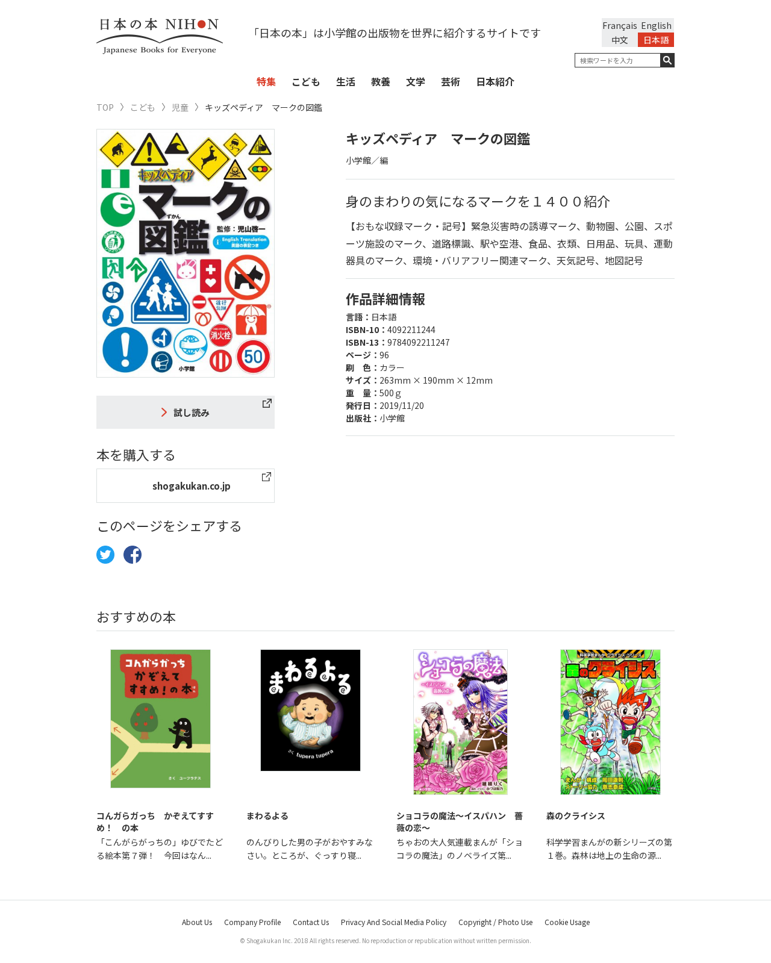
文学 (415, 81)
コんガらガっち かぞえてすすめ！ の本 (155, 821)
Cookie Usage (567, 922)
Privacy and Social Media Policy (393, 922)
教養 (380, 81)
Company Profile (252, 922)
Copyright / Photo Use (495, 922)
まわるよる (267, 815)
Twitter (105, 555)
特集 (266, 81)
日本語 (656, 40)
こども (306, 81)
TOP (105, 107)
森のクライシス (575, 815)
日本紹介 (495, 81)
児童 (180, 107)
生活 (345, 81)
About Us (197, 922)
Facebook (132, 555)
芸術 (450, 81)
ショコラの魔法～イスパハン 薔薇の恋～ (459, 821)
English (656, 25)
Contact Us (311, 922)
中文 (619, 40)
